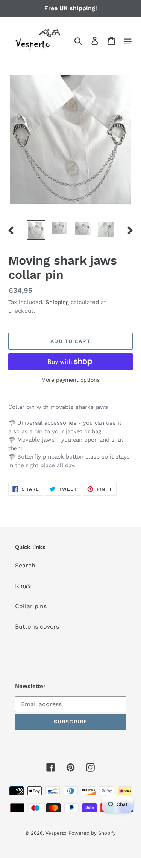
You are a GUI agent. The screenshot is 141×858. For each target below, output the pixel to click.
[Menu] (128, 40)
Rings (23, 585)
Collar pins (31, 606)
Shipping (57, 302)
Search (25, 565)
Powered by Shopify (92, 833)
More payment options (70, 380)
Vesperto (56, 833)
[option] (36, 230)
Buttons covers (37, 626)
